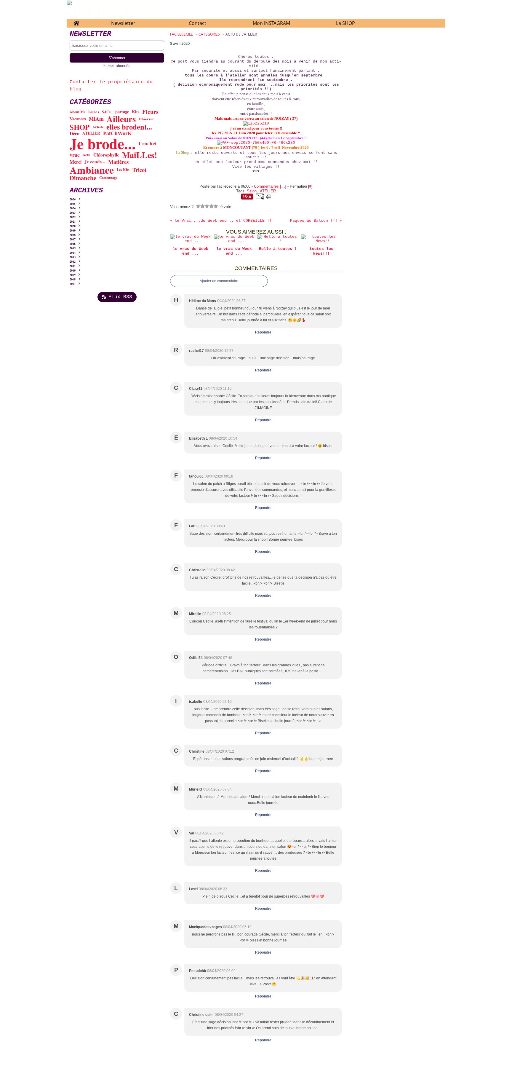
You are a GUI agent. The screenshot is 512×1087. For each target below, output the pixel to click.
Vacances (78, 119)
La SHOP (345, 23)
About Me (77, 112)
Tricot (139, 170)
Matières (118, 162)
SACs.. (107, 112)
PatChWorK (117, 133)
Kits (135, 112)
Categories (209, 34)
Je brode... (103, 143)
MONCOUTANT (237, 147)
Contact (197, 23)
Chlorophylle (106, 155)
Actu (86, 155)
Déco (74, 133)
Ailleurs (121, 119)
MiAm (96, 119)
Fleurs (150, 112)
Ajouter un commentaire (219, 281)
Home (76, 21)
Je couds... (94, 161)
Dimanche (83, 178)
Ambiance (92, 170)
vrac (75, 155)
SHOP (79, 127)
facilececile (181, 34)
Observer (146, 119)
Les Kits (123, 169)
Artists (97, 127)
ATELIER (91, 133)
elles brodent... (129, 127)
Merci (75, 161)
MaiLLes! (139, 155)
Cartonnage (108, 178)
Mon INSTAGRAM (271, 23)
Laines (93, 112)
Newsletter (123, 23)
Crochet (148, 143)
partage (122, 112)
